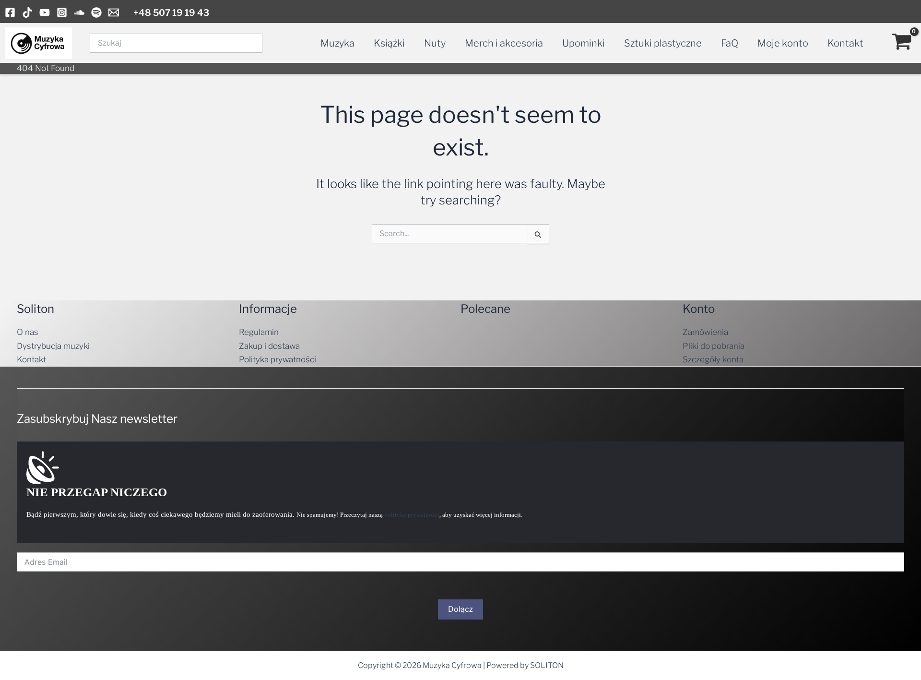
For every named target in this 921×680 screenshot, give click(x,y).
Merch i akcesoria (504, 43)
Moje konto (782, 43)
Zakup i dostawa (269, 346)
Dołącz (460, 609)
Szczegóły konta (713, 359)
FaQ (729, 43)
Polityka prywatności (277, 359)
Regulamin (259, 332)
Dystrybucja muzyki (53, 346)
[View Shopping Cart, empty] (902, 43)
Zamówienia (705, 332)
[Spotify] (96, 12)
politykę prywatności (411, 514)
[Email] (113, 12)
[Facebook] (10, 12)
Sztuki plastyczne (663, 43)
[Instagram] (62, 12)
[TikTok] (27, 12)
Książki (389, 43)
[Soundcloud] (79, 12)
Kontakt (845, 43)
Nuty (435, 43)
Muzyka (337, 43)
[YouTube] (44, 12)
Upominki (583, 43)
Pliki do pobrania (713, 346)
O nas (27, 332)
